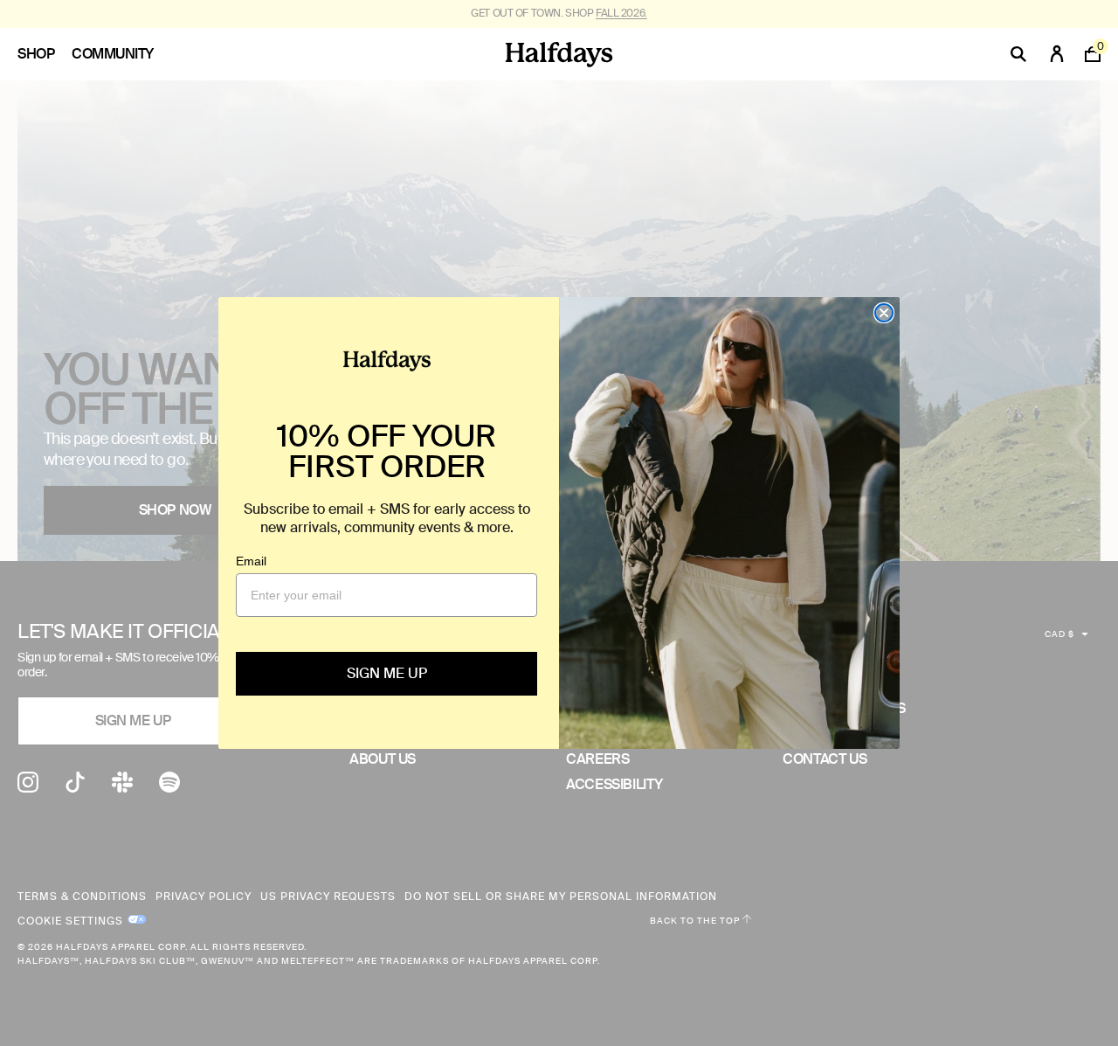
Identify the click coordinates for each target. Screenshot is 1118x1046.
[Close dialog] (884, 313)
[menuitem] (44, 54)
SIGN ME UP (387, 673)
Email (251, 561)
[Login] (1056, 54)
